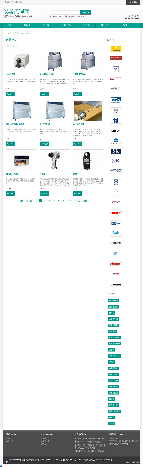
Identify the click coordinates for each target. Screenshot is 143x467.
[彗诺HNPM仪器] (116, 100)
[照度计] (88, 160)
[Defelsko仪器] (116, 285)
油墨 (66, 16)
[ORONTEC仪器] (116, 90)
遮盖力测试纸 (114, 411)
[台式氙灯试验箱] (21, 160)
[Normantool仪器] (116, 79)
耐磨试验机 (113, 325)
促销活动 (44, 444)
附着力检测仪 (114, 356)
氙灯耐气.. (72, 16)
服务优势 (9, 441)
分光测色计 (113, 387)
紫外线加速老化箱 (47, 74)
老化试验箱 (113, 301)
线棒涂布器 (113, 319)
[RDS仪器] (116, 110)
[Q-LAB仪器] (116, 182)
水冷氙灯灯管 (78, 124)
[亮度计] (55, 160)
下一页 (77, 201)
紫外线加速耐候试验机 (15, 124)
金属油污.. (81, 16)
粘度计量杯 (113, 380)
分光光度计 (10, 74)
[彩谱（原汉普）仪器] (116, 254)
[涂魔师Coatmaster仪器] (116, 49)
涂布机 (111, 423)
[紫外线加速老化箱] (55, 61)
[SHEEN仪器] (116, 264)
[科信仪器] (116, 275)
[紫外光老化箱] (55, 111)
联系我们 (123, 25)
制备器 (111, 399)
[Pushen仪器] (116, 213)
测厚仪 (111, 313)
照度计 (76, 174)
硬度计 (111, 350)
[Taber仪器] (116, 172)
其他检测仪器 (114, 337)
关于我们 (9, 439)
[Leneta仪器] (116, 131)
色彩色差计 (113, 307)
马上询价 (10, 94)
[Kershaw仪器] (116, 59)
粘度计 (111, 417)
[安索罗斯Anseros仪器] (116, 69)
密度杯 (111, 362)
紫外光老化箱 (45, 124)
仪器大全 (16, 33)
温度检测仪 (113, 368)
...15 (69, 201)
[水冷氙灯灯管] (88, 111)
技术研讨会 (44, 441)
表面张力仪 (113, 405)
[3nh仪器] (116, 234)
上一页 (29, 201)
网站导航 (133, 2)
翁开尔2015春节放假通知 (85, 448)
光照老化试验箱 (79, 74)
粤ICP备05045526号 (77, 460)
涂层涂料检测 (114, 344)
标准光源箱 (113, 393)
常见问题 (86, 25)
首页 (10, 25)
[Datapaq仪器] (116, 223)
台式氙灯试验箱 (12, 174)
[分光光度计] (21, 61)
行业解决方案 (65, 25)
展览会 (43, 439)
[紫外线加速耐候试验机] (21, 111)
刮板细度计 (113, 374)
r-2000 (61, 16)
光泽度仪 (112, 331)
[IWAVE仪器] (116, 244)
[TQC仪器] (116, 203)
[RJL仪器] (116, 192)
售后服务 (104, 25)
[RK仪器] (116, 162)
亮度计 (42, 174)
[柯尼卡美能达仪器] (116, 141)
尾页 (85, 201)
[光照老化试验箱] (88, 61)
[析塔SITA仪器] (116, 151)
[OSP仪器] (116, 121)
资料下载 (45, 25)
